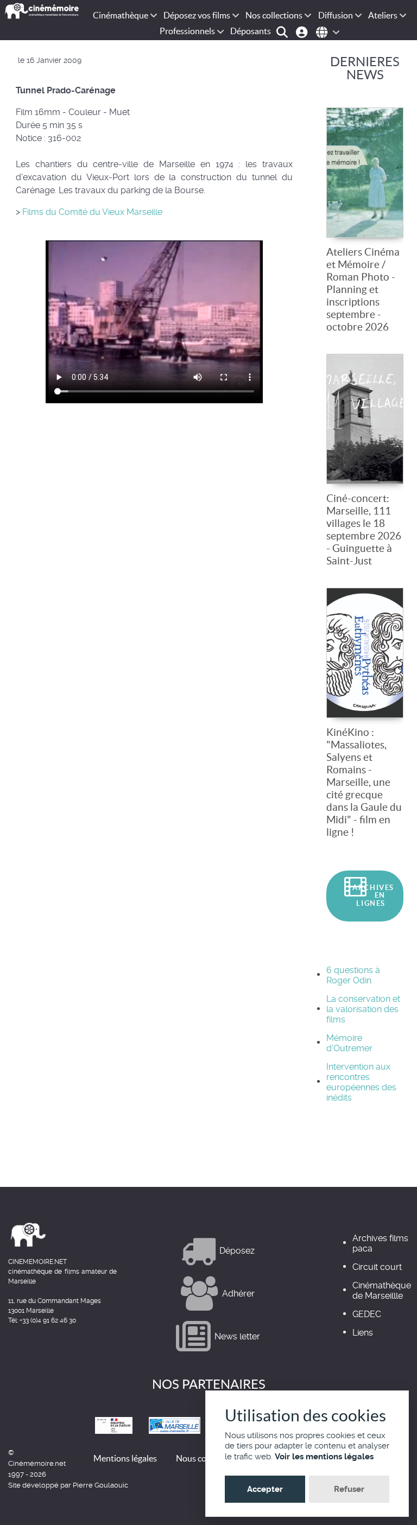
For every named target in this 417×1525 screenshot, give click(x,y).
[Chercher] (283, 31)
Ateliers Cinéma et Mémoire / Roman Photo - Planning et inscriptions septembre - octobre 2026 (363, 289)
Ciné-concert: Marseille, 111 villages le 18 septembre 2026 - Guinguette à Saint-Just (363, 529)
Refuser (349, 1489)
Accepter (265, 1489)
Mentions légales (125, 1458)
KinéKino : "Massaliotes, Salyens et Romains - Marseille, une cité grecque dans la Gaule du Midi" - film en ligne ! (364, 782)
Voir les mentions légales (324, 1457)
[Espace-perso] (303, 31)
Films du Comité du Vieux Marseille (91, 212)
